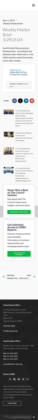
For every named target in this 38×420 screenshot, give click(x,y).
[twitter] (10, 379)
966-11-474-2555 (10, 356)
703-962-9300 (9, 326)
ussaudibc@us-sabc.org (12, 364)
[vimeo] (23, 379)
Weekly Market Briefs (13, 23)
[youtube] (19, 379)
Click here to (18, 71)
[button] (14, 100)
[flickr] (27, 379)
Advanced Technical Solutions (22, 417)
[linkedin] (14, 379)
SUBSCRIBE (12, 403)
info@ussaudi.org (10, 331)
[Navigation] (33, 5)
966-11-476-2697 (10, 353)
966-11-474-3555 (10, 359)
